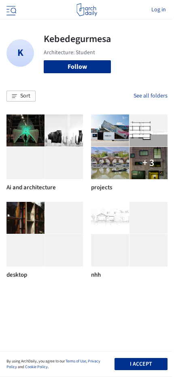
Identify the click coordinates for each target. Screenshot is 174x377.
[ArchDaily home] (86, 9)
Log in (158, 10)
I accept (141, 364)
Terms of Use (76, 361)
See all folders (151, 96)
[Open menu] (10, 9)
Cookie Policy (36, 367)
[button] (21, 96)
